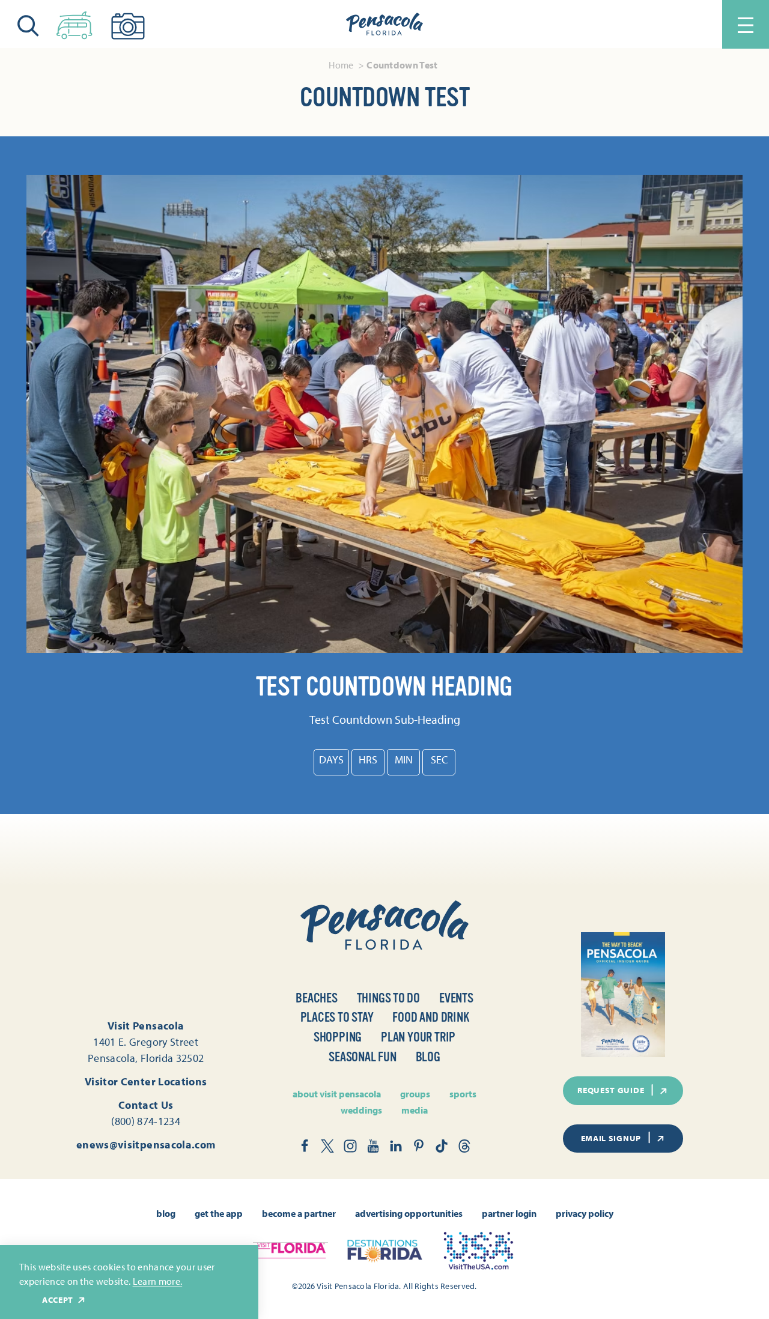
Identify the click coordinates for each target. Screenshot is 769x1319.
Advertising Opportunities (409, 1213)
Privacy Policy (584, 1213)
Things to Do (388, 997)
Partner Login (509, 1213)
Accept (57, 1300)
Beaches (316, 997)
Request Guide (610, 1090)
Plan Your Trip (418, 1037)
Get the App (219, 1213)
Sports (462, 1094)
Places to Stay (337, 1017)
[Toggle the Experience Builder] (74, 22)
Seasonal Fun (362, 1056)
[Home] (384, 24)
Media (414, 1110)
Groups (415, 1094)
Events (456, 997)
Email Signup (611, 1138)
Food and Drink (430, 1017)
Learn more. (158, 1281)
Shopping (338, 1037)
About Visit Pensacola (337, 1094)
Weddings (361, 1110)
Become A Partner (299, 1213)
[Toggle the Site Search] (28, 24)
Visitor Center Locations (146, 1081)
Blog (428, 1056)
